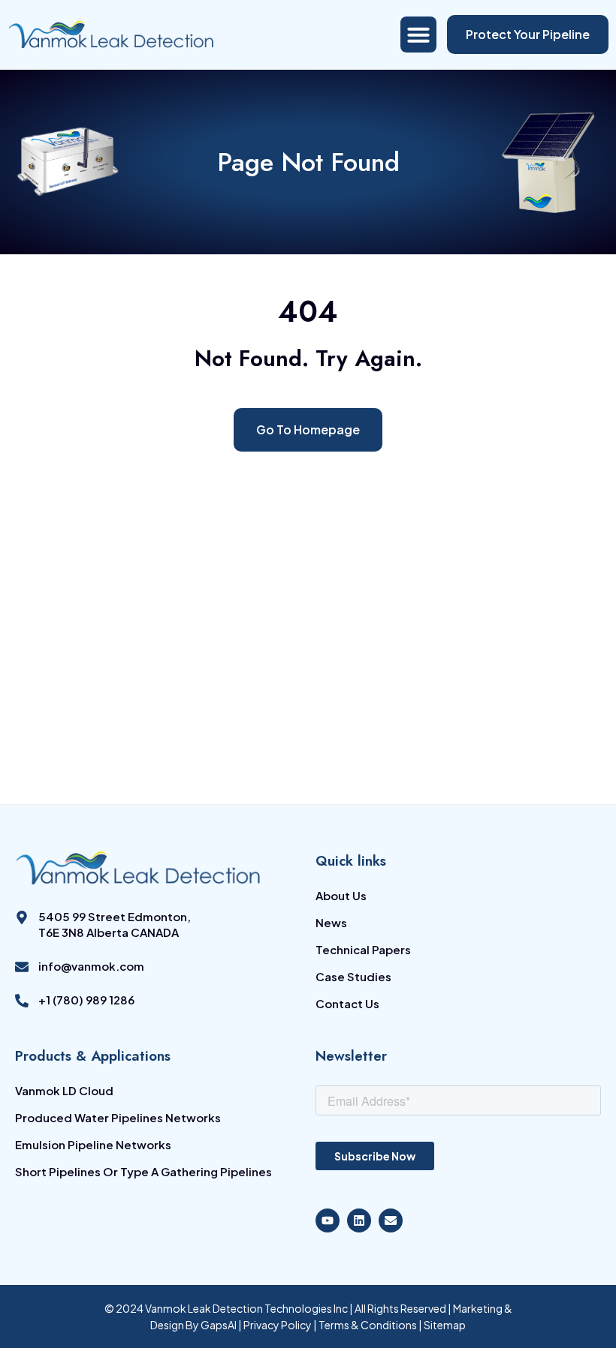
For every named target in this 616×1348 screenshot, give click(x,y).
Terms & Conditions (368, 1324)
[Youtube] (328, 1220)
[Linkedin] (359, 1220)
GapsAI (219, 1324)
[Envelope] (391, 1220)
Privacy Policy (278, 1324)
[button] (418, 35)
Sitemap (445, 1324)
